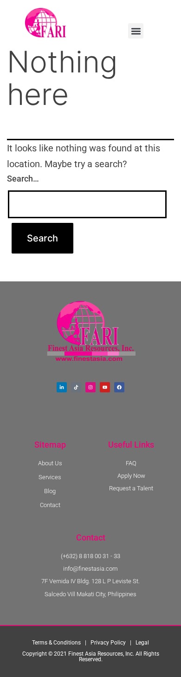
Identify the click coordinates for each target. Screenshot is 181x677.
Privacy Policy (108, 642)
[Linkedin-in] (62, 387)
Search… (23, 178)
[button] (135, 31)
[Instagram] (90, 387)
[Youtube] (105, 387)
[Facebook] (119, 387)
